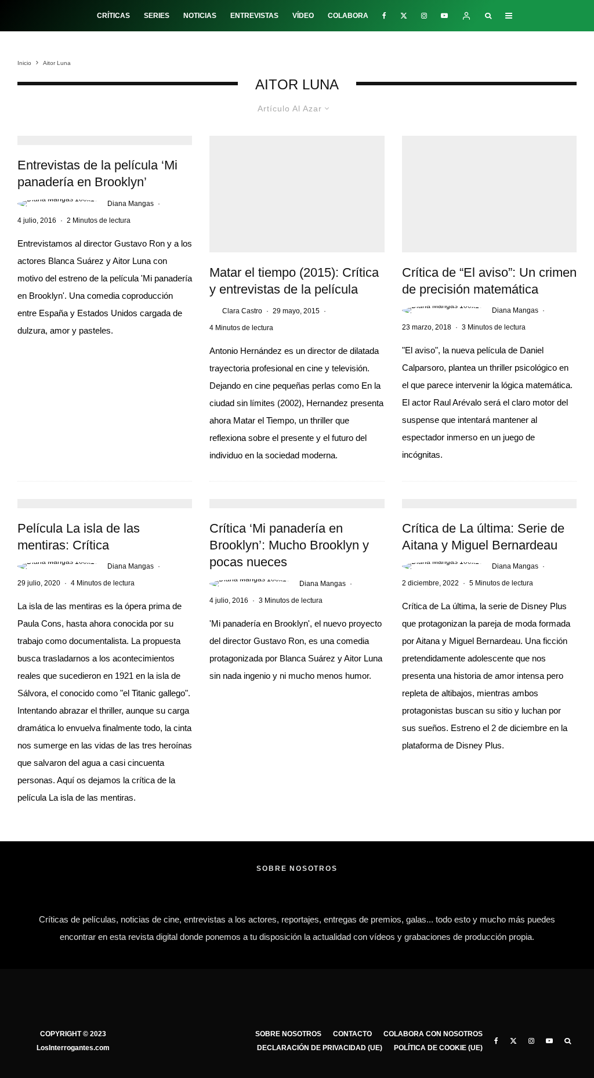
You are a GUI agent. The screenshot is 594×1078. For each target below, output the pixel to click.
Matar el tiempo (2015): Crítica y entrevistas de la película (294, 280)
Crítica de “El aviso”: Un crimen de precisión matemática (489, 280)
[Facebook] (384, 15)
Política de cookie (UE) (438, 1048)
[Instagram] (424, 15)
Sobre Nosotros (288, 1034)
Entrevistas (254, 16)
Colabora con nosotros (433, 1034)
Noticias (199, 16)
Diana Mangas (130, 204)
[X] (403, 15)
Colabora (348, 16)
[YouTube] (444, 15)
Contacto (352, 1034)
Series (156, 16)
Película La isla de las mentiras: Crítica (78, 536)
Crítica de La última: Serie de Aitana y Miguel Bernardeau (483, 536)
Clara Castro (242, 311)
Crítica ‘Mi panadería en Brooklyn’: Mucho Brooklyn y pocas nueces (289, 545)
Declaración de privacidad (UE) (319, 1048)
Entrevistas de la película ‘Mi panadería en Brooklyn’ (97, 173)
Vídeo (303, 16)
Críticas (113, 16)
